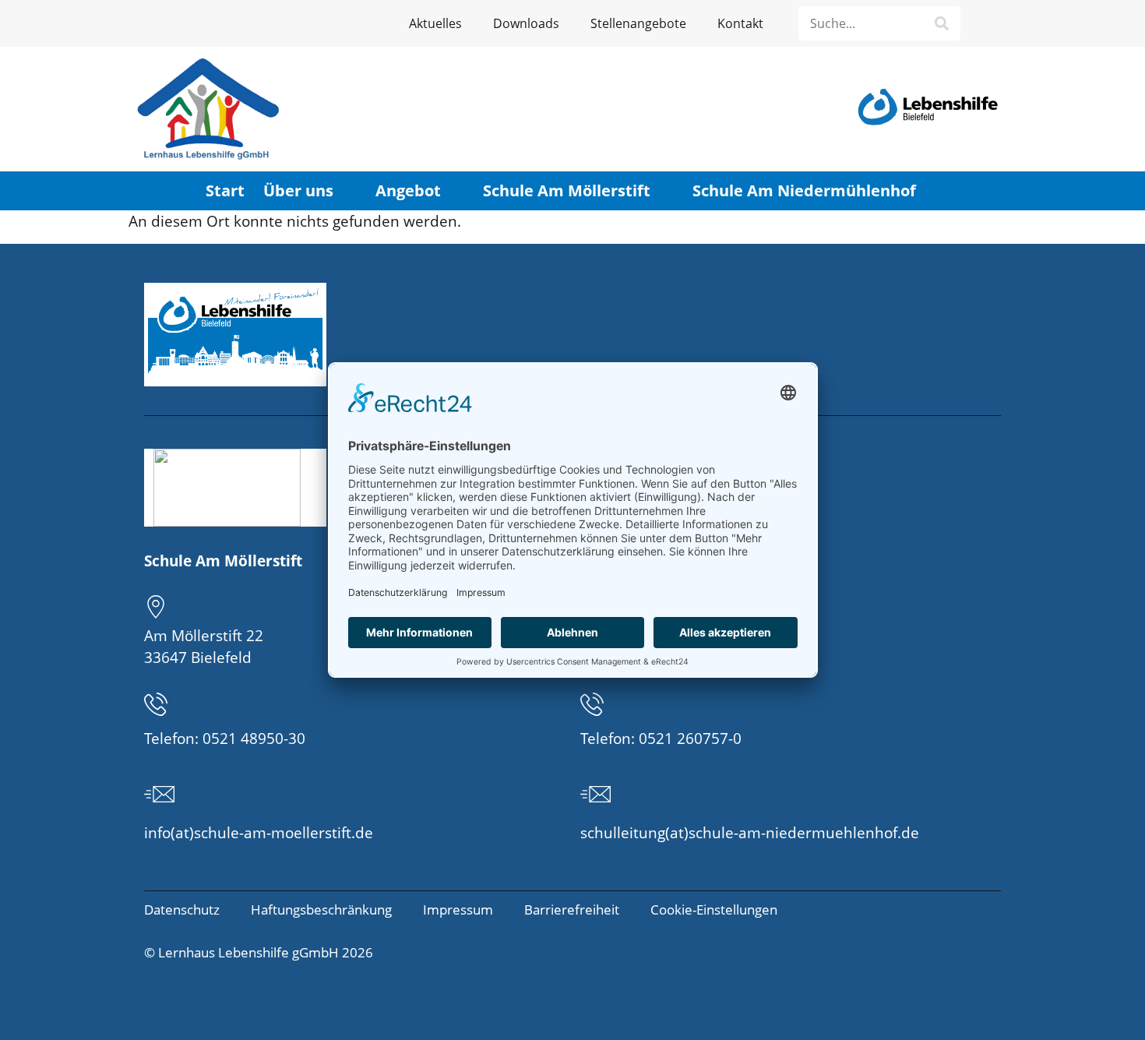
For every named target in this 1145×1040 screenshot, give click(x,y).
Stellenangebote (638, 23)
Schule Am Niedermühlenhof (804, 190)
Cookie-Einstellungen (713, 909)
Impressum (458, 909)
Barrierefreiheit (571, 909)
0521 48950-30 (254, 738)
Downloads (526, 23)
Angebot (408, 190)
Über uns (298, 190)
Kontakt (740, 23)
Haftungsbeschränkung (321, 909)
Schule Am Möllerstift (566, 190)
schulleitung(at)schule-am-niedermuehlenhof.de (749, 833)
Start (225, 190)
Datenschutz (182, 909)
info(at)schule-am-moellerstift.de (258, 833)
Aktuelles (435, 23)
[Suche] (941, 23)
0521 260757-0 (690, 738)
